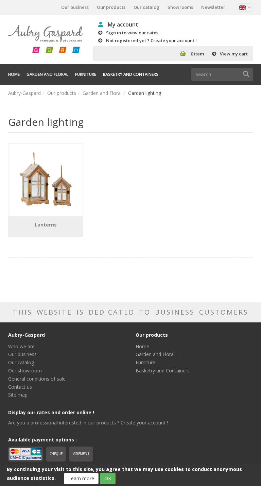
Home (14, 74)
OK (107, 478)
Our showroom (25, 370)
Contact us (20, 387)
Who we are (21, 346)
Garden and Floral (47, 74)
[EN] (245, 7)
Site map (18, 394)
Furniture (85, 74)
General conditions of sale (37, 378)
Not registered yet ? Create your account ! (151, 40)
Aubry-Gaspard (24, 93)
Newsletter (213, 7)
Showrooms (180, 7)
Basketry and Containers (130, 74)
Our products (111, 7)
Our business (75, 7)
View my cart (234, 54)
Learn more (81, 478)
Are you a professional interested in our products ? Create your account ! (88, 422)
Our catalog (146, 7)
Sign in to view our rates (132, 33)
